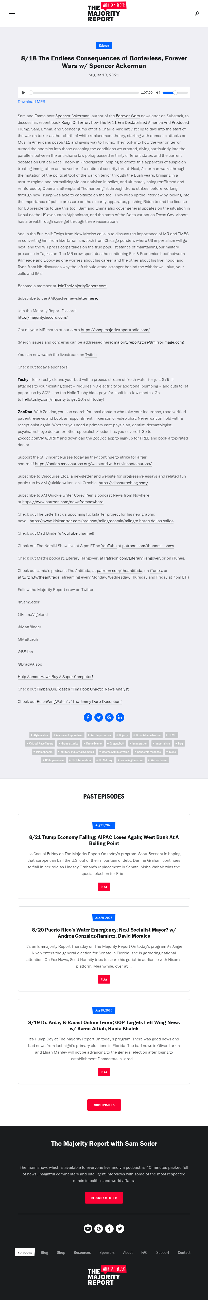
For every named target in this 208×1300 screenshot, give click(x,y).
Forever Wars (128, 116)
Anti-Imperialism (101, 735)
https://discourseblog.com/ (123, 482)
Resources (82, 1252)
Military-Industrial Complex (77, 752)
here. (93, 298)
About (128, 1252)
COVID (172, 735)
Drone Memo (94, 743)
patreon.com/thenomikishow (148, 545)
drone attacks (69, 743)
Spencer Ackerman (73, 116)
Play (104, 887)
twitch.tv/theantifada (41, 577)
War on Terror (159, 760)
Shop (61, 1252)
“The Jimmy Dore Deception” (96, 701)
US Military (105, 760)
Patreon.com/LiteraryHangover (132, 558)
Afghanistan (40, 735)
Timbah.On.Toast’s (53, 689)
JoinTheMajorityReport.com (82, 286)
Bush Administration (148, 735)
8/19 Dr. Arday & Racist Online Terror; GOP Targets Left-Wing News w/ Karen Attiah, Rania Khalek (104, 1025)
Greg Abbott (117, 743)
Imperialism (162, 743)
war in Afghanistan (131, 760)
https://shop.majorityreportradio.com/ (115, 329)
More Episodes (104, 1105)
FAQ (144, 1252)
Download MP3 (31, 101)
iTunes (178, 558)
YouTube (70, 533)
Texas (172, 752)
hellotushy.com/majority (44, 399)
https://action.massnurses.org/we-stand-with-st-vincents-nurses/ (93, 463)
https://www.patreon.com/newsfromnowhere (62, 501)
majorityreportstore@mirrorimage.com (148, 342)
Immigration (139, 743)
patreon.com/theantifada (119, 570)
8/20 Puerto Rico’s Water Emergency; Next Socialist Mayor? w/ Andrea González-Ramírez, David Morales (104, 933)
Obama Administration (115, 752)
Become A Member (104, 1198)
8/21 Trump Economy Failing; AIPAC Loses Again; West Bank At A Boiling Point (104, 840)
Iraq (180, 743)
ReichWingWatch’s (53, 701)
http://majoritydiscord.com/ (43, 317)
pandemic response (149, 752)
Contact (184, 1252)
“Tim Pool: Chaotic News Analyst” (100, 689)
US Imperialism (54, 760)
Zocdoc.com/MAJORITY (38, 438)
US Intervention (81, 760)
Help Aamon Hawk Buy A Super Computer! (55, 676)
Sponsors (107, 1252)
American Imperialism (69, 735)
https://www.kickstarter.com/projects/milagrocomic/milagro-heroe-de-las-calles (102, 521)
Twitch (91, 354)
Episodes (25, 1252)
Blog (44, 1252)
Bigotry (123, 735)
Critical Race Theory (41, 743)
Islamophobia (44, 752)
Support (162, 1252)
